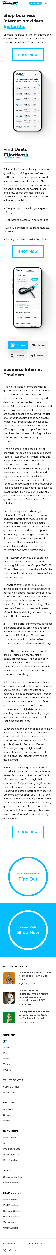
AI (4, 1143)
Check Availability (12, 1177)
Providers (8, 1109)
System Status (11, 1086)
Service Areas (10, 1182)
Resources (9, 1092)
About (6, 1047)
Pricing (6, 1120)
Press (6, 1052)
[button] (51, 3)
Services (7, 1115)
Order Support (10, 1227)
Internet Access (12, 1148)
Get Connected (11, 1216)
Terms (6, 1064)
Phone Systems (11, 1154)
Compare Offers (11, 1210)
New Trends (9, 1137)
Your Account (10, 1222)
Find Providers (10, 1205)
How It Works (10, 1199)
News (6, 1058)
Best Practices (11, 1160)
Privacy (7, 1069)
